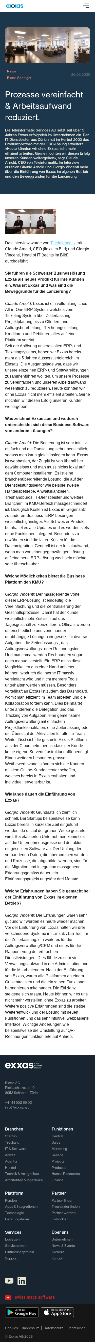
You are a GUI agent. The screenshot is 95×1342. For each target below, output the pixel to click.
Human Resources (66, 1174)
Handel (10, 1168)
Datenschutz (53, 1328)
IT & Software (15, 1149)
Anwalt (10, 1155)
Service (57, 1155)
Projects (58, 1161)
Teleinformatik (62, 243)
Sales (56, 1142)
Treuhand (12, 1142)
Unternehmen (62, 1239)
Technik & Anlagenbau (22, 1174)
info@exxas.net (17, 1107)
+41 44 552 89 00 (18, 1102)
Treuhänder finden (66, 1206)
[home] (14, 6)
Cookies (11, 1328)
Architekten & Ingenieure (24, 1180)
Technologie (14, 1213)
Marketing (59, 1149)
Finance (58, 1180)
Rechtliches (76, 1328)
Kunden (11, 1200)
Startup (11, 1136)
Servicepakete (16, 1246)
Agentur (11, 1161)
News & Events (63, 1246)
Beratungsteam (17, 1219)
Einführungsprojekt (19, 1252)
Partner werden (63, 1213)
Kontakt (58, 1258)
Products (59, 1168)
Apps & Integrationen (21, 1206)
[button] (86, 6)
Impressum (30, 1328)
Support (11, 1258)
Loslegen (12, 1239)
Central (57, 1136)
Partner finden (62, 1200)
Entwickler (60, 1219)
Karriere (58, 1252)
